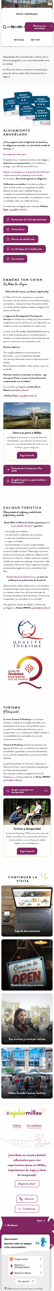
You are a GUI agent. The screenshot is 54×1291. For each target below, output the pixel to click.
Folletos (17, 1125)
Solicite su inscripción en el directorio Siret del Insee (26, 172)
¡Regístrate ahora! (26, 1183)
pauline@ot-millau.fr (41, 608)
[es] (49, 3)
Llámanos (29, 1199)
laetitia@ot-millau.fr (19, 390)
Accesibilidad (34, 1125)
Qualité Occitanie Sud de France (21, 576)
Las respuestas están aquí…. (15, 154)
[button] (4, 27)
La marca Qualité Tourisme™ (30, 524)
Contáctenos (29, 1209)
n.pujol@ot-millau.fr (17, 209)
